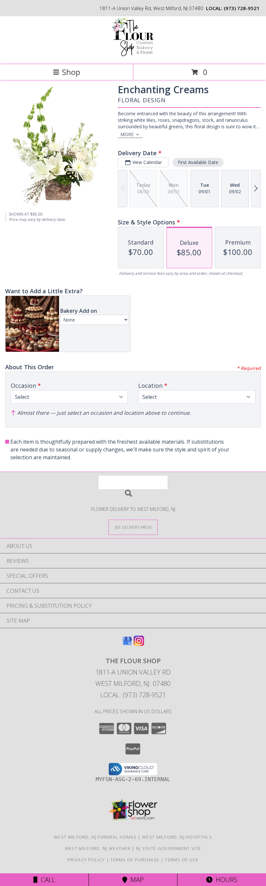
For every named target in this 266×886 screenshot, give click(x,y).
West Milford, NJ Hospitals (177, 837)
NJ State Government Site (168, 848)
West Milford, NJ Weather (97, 848)
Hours (224, 879)
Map (135, 879)
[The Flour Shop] (133, 55)
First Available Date (198, 162)
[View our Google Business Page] (127, 644)
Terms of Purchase (134, 860)
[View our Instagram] (139, 644)
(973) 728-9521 (242, 8)
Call (46, 879)
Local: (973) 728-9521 (133, 694)
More (127, 134)
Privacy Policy (86, 860)
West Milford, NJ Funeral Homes (95, 837)
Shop (71, 72)
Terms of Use (182, 860)
